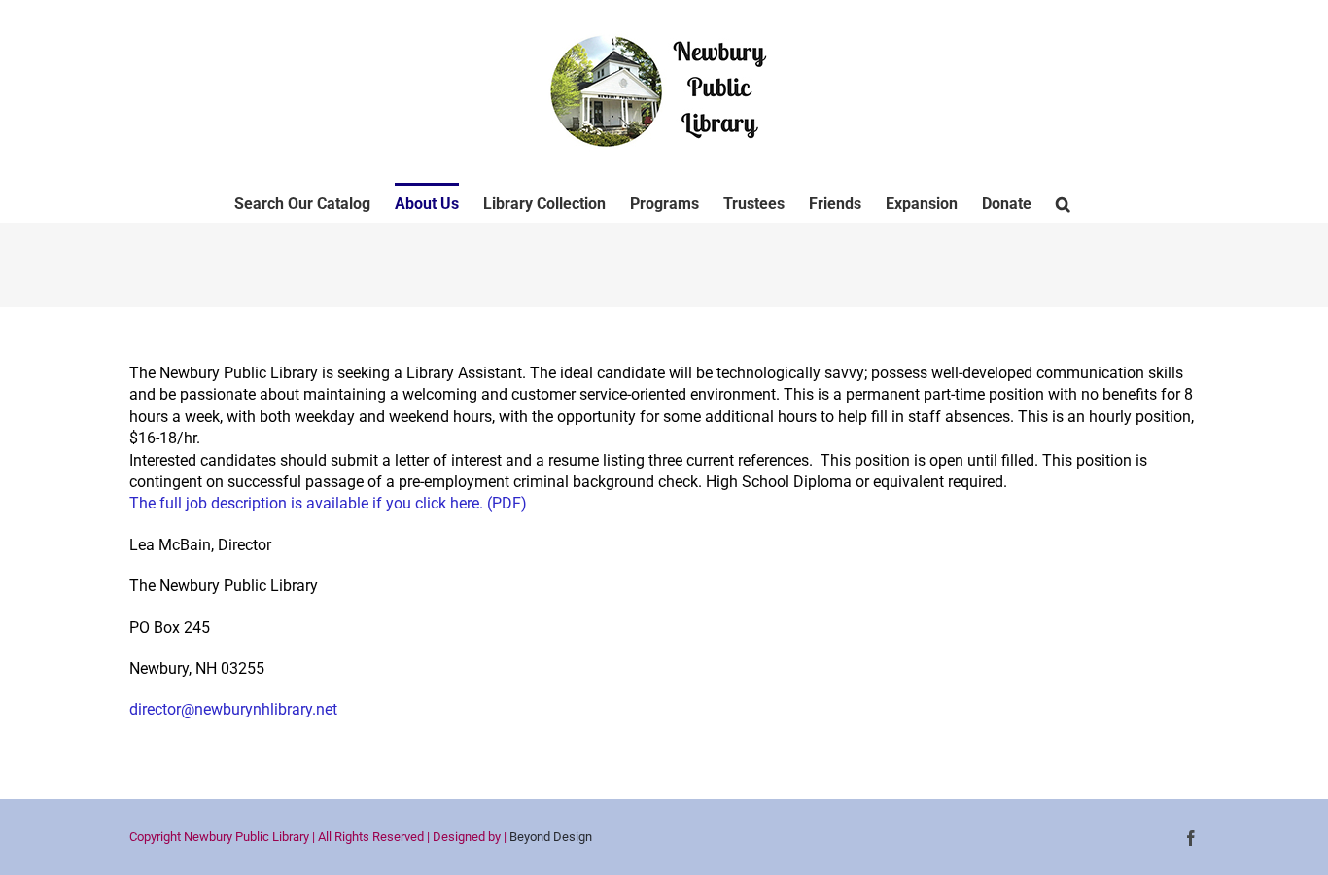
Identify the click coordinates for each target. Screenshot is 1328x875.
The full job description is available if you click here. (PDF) (328, 503)
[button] (1063, 202)
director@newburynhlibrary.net (233, 709)
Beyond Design (550, 836)
